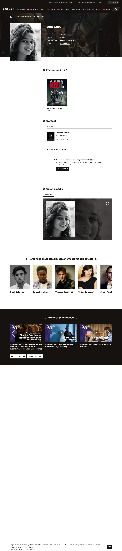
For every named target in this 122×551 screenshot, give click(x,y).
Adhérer (108, 9)
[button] (107, 204)
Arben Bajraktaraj (108, 292)
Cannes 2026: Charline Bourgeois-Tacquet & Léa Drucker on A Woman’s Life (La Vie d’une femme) (26, 346)
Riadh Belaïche (17, 292)
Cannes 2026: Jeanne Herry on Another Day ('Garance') (59, 345)
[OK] (109, 547)
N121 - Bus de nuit (55, 108)
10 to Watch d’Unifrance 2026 (86, 2)
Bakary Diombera (40, 292)
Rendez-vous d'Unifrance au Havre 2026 (61, 2)
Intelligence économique (83, 9)
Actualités (36, 9)
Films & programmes (22, 9)
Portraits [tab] (48, 195)
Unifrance (98, 9)
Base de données (66, 9)
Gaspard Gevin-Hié (64, 292)
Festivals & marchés (50, 9)
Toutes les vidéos (34, 356)
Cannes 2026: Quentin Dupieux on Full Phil (95, 345)
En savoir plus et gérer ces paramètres (22, 549)
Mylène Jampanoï (86, 292)
